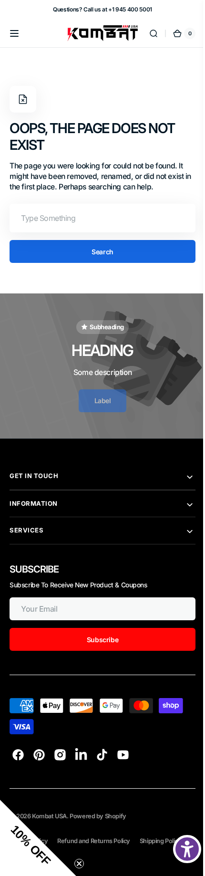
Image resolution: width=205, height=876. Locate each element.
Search (95, 252)
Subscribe (95, 640)
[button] (14, 33)
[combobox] (95, 218)
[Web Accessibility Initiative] (180, 849)
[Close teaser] (79, 863)
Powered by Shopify (98, 816)
